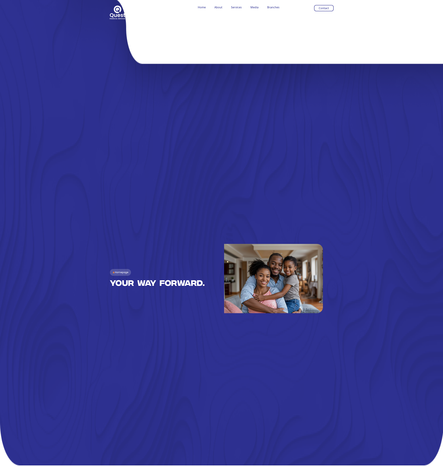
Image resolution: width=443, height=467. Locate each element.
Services (236, 7)
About (218, 7)
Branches (273, 7)
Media (254, 7)
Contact (324, 8)
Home (202, 7)
